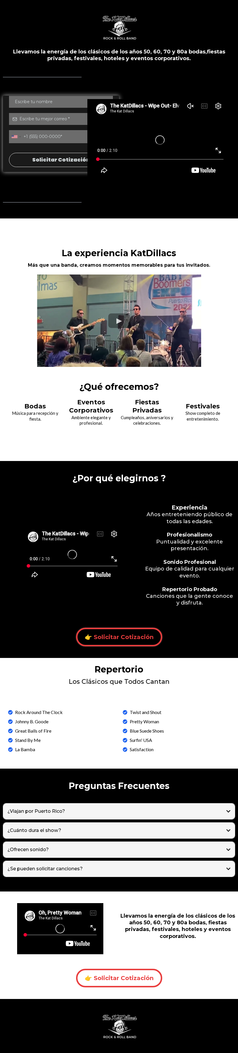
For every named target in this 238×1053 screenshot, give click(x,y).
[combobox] (16, 136)
